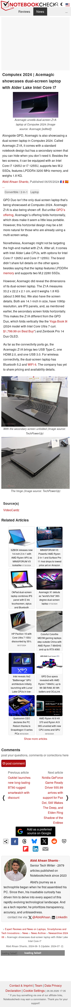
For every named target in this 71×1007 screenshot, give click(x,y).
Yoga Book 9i (58, 321)
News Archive (38, 933)
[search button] (57, 4)
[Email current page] (45, 849)
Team (38, 985)
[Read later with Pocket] (64, 841)
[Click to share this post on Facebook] (14, 841)
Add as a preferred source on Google (39, 831)
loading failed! (9, 953)
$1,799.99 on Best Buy (18, 331)
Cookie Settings (34, 990)
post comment (15, 763)
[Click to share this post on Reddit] (54, 841)
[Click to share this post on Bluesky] (34, 841)
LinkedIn (61, 917)
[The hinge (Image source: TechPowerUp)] (35, 463)
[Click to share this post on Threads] (24, 841)
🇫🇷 (62, 181)
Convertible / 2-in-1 (16, 192)
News (40, 11)
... (66, 11)
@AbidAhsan (41, 917)
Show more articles (35, 739)
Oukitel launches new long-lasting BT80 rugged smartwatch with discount (19, 787)
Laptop (34, 192)
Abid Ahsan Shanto (15, 181)
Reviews (24, 11)
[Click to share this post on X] (44, 841)
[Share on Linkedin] (35, 848)
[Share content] (5, 841)
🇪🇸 (67, 181)
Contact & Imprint (21, 985)
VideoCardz (11, 510)
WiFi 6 (32, 364)
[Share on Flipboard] (25, 848)
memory (8, 273)
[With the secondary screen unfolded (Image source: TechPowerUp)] (34, 401)
